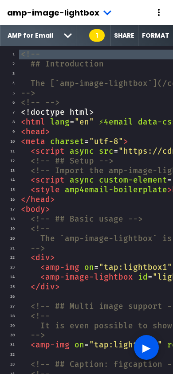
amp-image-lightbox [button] (53, 12)
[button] (159, 12)
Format (155, 35)
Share (124, 35)
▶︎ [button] (146, 347)
